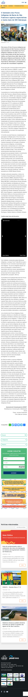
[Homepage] (1, 5)
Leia (22, 565)
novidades (10, 5)
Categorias (5, 439)
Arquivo (4, 444)
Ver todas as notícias (21, 527)
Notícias (5, 5)
